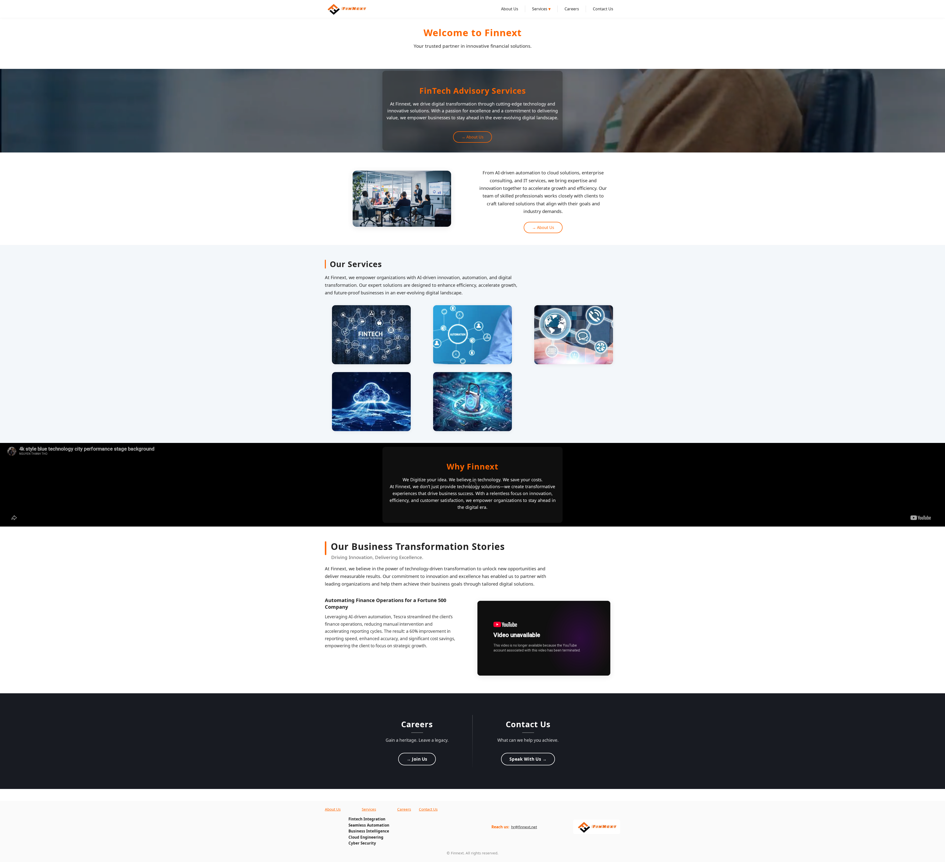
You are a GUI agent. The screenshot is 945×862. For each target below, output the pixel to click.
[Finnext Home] (346, 9)
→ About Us (472, 137)
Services (541, 8)
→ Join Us (417, 759)
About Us (509, 9)
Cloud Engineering (365, 837)
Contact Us (603, 9)
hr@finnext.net (524, 826)
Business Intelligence (368, 831)
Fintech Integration (366, 819)
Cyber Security (362, 843)
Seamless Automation (368, 825)
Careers (572, 9)
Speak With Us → (528, 759)
